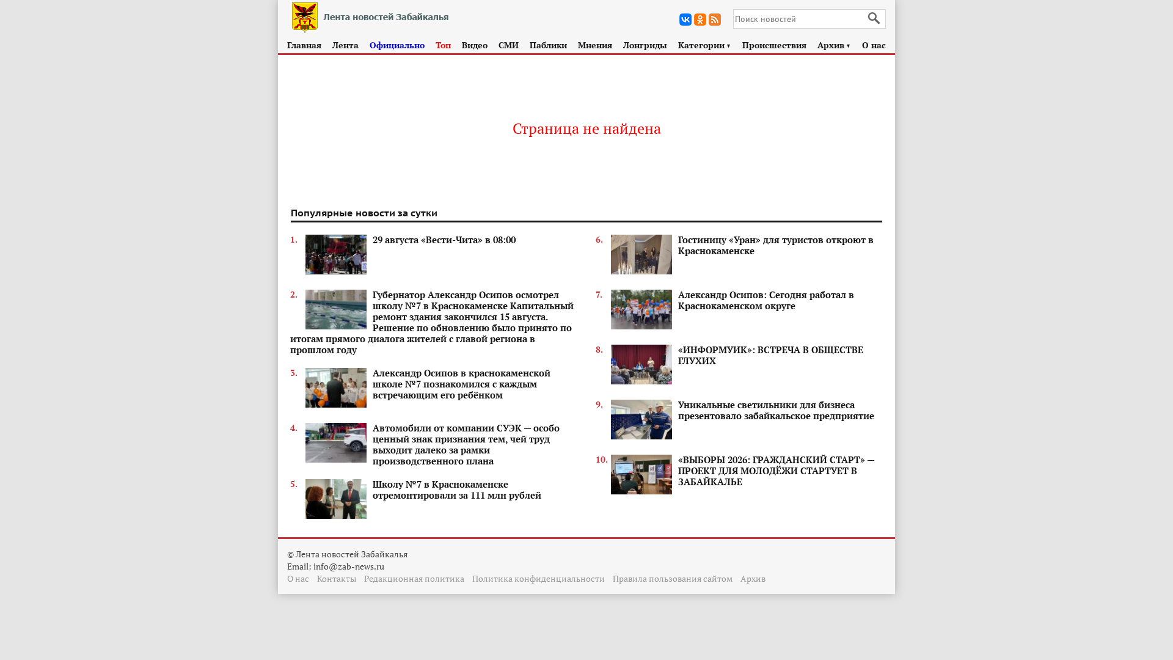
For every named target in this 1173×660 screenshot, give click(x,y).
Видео (475, 45)
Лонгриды (645, 45)
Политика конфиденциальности (538, 578)
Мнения (595, 45)
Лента (345, 45)
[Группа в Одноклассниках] (700, 19)
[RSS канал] (715, 19)
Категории (704, 45)
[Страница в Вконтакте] (685, 19)
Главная (304, 45)
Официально (397, 45)
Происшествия (774, 45)
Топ (443, 45)
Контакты (336, 578)
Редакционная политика (414, 578)
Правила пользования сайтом (673, 578)
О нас (874, 45)
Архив (834, 45)
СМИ (509, 45)
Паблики (548, 45)
